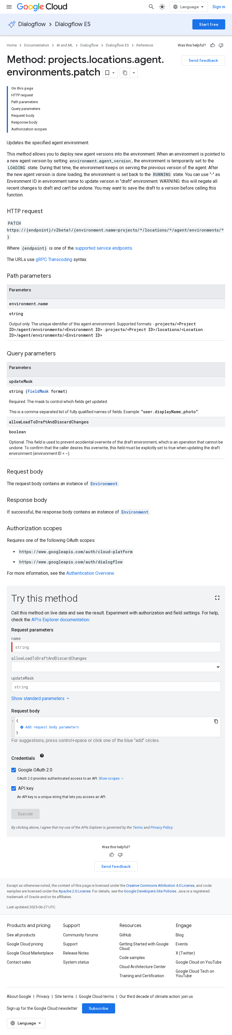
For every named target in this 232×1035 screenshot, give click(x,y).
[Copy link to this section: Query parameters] (61, 354)
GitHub (125, 935)
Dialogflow (32, 24)
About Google (19, 996)
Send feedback (203, 60)
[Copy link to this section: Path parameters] (57, 276)
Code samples (132, 957)
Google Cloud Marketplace (30, 953)
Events (182, 944)
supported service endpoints (103, 248)
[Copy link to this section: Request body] (48, 472)
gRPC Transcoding (54, 259)
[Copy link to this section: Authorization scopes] (67, 528)
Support (70, 944)
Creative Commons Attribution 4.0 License (160, 885)
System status (76, 962)
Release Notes (76, 953)
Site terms (64, 996)
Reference (144, 45)
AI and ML (65, 45)
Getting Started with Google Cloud (144, 946)
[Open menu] (9, 7)
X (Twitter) (185, 953)
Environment (104, 483)
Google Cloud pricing (25, 944)
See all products (21, 935)
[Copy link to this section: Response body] (52, 500)
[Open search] (151, 6)
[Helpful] (212, 45)
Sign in (218, 7)
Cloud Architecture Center (142, 966)
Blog (180, 935)
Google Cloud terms (96, 996)
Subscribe (98, 1008)
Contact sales (19, 962)
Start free (208, 24)
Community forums (80, 935)
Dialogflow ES (73, 24)
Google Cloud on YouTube (199, 962)
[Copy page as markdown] (125, 73)
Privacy (43, 996)
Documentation (36, 45)
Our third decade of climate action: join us (156, 996)
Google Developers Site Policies (150, 891)
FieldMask (38, 391)
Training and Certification (141, 976)
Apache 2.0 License (75, 891)
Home (12, 45)
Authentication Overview (90, 573)
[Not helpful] (221, 45)
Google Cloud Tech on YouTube (195, 973)
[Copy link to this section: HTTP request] (48, 211)
